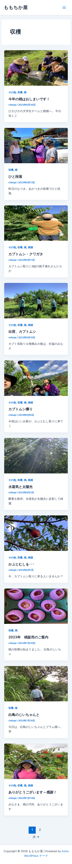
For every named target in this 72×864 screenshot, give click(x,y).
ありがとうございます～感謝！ (32, 792)
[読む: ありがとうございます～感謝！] (36, 761)
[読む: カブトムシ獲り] (36, 378)
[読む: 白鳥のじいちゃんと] (36, 683)
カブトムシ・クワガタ (25, 254)
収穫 (19, 92)
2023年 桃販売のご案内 (28, 637)
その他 (12, 92)
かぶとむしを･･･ (21, 564)
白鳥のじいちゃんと (24, 714)
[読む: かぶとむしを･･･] (36, 533)
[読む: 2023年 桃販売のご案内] (36, 606)
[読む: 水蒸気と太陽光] (36, 455)
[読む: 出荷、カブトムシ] (36, 300)
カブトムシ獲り (20, 409)
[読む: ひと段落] (36, 145)
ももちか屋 (16, 7)
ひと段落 (15, 176)
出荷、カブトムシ (22, 331)
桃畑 (30, 247)
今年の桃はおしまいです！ (29, 99)
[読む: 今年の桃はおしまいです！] (36, 67)
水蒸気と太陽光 (20, 486)
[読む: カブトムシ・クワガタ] (36, 223)
